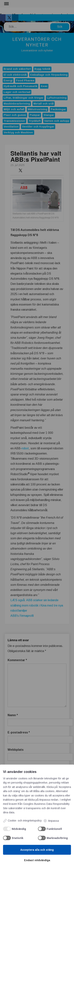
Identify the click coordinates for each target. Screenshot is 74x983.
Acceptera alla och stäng (37, 849)
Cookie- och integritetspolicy (25, 820)
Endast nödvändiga (37, 860)
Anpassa (53, 820)
